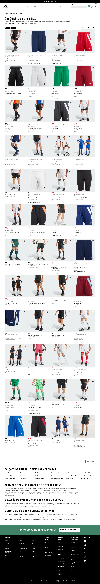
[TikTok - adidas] (89, 557)
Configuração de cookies (30, 580)
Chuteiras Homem (40, 472)
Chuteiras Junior (39, 475)
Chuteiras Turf (54, 475)
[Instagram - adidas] (89, 545)
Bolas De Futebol (9, 472)
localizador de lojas (67, 4)
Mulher (36, 7)
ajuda (73, 4)
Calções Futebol (9, 475)
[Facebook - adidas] (89, 541)
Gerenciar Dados (40, 580)
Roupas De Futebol (86, 472)
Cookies (46, 580)
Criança (42, 7)
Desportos (55, 7)
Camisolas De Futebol (10, 478)
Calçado (48, 7)
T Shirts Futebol (85, 478)
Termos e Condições (63, 580)
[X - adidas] (89, 549)
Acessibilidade (72, 580)
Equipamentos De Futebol (57, 478)
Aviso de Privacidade (53, 580)
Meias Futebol (69, 478)
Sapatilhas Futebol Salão (87, 475)
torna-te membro (90, 4)
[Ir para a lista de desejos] (92, 7)
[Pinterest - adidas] (89, 553)
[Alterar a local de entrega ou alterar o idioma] (95, 4)
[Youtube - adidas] (89, 561)
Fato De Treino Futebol (71, 472)
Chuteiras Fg (23, 478)
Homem (29, 7)
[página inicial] (5, 6)
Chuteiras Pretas (39, 478)
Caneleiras (22, 472)
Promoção (63, 7)
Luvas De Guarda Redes (72, 475)
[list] (43, 28)
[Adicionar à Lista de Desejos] (24, 33)
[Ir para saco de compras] (95, 7)
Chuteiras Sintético (55, 472)
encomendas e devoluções (80, 4)
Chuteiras (22, 475)
